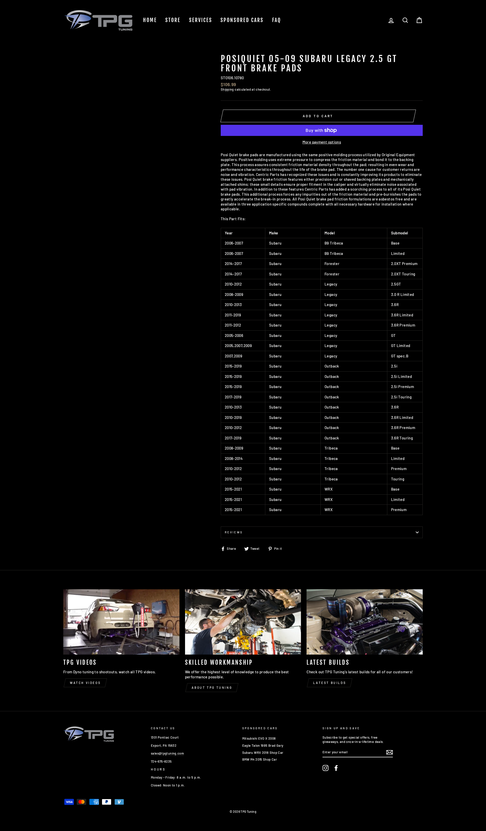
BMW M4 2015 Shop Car (259, 759)
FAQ (276, 20)
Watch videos (85, 682)
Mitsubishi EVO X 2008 (259, 738)
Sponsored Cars (242, 20)
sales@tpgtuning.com (167, 753)
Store (172, 20)
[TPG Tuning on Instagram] (325, 768)
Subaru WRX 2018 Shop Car (263, 753)
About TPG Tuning (212, 687)
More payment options (321, 142)
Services (200, 20)
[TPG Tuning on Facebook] (336, 768)
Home (150, 20)
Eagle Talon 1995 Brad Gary (263, 745)
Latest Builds (329, 682)
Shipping (227, 89)
